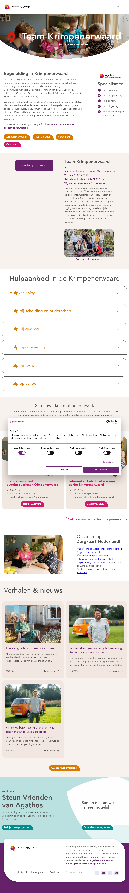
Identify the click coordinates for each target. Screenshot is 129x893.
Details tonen (108, 462)
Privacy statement (74, 872)
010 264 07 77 (81, 175)
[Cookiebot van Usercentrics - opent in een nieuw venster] (108, 422)
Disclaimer (55, 872)
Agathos (94, 860)
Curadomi (105, 860)
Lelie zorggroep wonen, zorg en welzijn (85, 864)
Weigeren (64, 470)
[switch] (50, 453)
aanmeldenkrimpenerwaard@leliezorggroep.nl (93, 171)
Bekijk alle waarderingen (89, 569)
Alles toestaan (101, 470)
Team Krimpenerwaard (33, 165)
